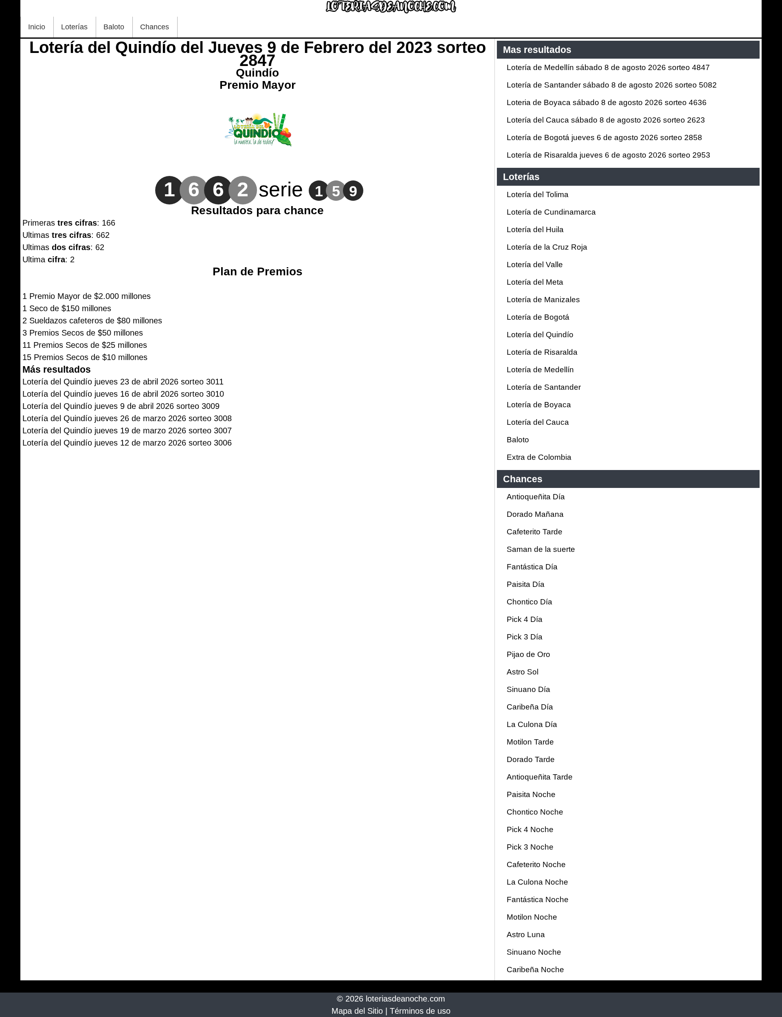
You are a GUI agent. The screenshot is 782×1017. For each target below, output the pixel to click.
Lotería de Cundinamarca (551, 212)
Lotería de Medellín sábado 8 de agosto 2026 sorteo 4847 (608, 67)
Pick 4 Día (525, 619)
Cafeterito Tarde (534, 531)
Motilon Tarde (530, 742)
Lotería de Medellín (540, 369)
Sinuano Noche (534, 952)
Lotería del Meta (535, 282)
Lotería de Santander (544, 387)
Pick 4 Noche (530, 829)
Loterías (74, 27)
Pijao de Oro (528, 654)
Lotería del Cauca (538, 422)
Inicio (36, 27)
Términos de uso (420, 1010)
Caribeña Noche (535, 969)
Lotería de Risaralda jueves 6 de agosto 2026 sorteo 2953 (608, 155)
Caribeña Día (530, 707)
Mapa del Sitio (357, 1010)
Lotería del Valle (535, 264)
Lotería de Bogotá (538, 317)
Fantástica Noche (538, 899)
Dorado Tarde (531, 759)
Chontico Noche (535, 812)
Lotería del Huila (535, 229)
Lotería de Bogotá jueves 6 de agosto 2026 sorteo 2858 (604, 137)
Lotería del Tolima (538, 194)
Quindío (257, 72)
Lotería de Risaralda (542, 352)
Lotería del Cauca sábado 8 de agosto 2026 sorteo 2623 (606, 120)
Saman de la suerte (541, 549)
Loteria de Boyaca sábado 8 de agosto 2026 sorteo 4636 (607, 102)
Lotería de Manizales (543, 299)
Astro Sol (522, 672)
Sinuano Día (528, 689)
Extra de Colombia (539, 457)
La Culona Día (532, 724)
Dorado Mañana (535, 514)
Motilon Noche (532, 917)
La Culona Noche (537, 882)
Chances (154, 27)
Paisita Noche (531, 794)
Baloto (113, 27)
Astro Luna (526, 934)
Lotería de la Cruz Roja (547, 247)
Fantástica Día (532, 566)
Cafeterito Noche (536, 864)
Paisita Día (526, 584)
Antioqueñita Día (536, 496)
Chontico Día (529, 601)
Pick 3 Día (525, 637)
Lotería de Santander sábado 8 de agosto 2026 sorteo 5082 (612, 85)
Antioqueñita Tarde (540, 777)
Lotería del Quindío (540, 334)
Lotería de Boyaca (539, 404)
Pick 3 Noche (530, 847)
